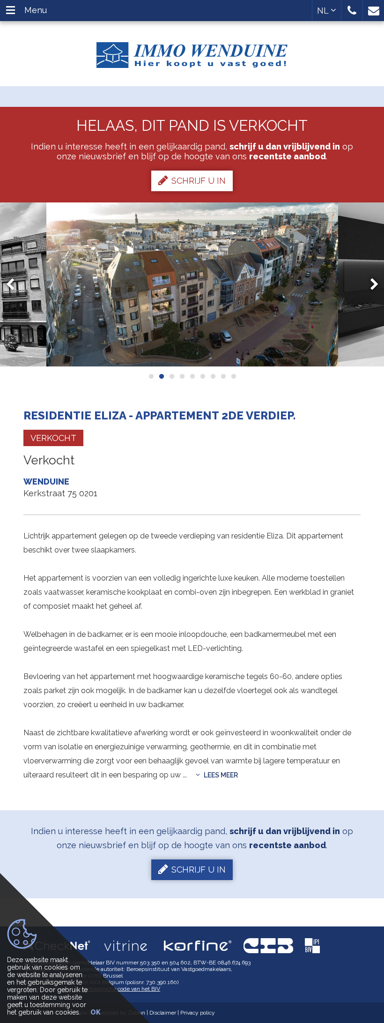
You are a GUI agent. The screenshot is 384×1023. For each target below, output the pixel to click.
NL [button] (324, 10)
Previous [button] (14, 284)
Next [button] (370, 284)
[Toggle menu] (10, 10)
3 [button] (171, 376)
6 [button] (202, 376)
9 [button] (233, 376)
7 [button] (212, 376)
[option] (192, 284)
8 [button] (223, 376)
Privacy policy (197, 1012)
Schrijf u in (198, 181)
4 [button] (181, 376)
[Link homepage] (192, 51)
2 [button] (161, 376)
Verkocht (53, 438)
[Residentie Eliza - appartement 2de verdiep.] (192, 284)
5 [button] (192, 376)
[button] (351, 10)
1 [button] (151, 376)
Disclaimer (162, 1012)
